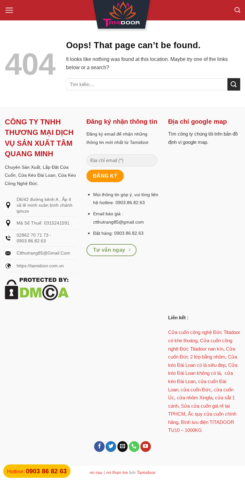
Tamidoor (146, 472)
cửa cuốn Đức (196, 389)
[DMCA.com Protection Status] (37, 288)
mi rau (96, 472)
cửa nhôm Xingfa (194, 397)
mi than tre (117, 472)
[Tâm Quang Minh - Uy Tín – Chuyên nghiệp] (122, 15)
